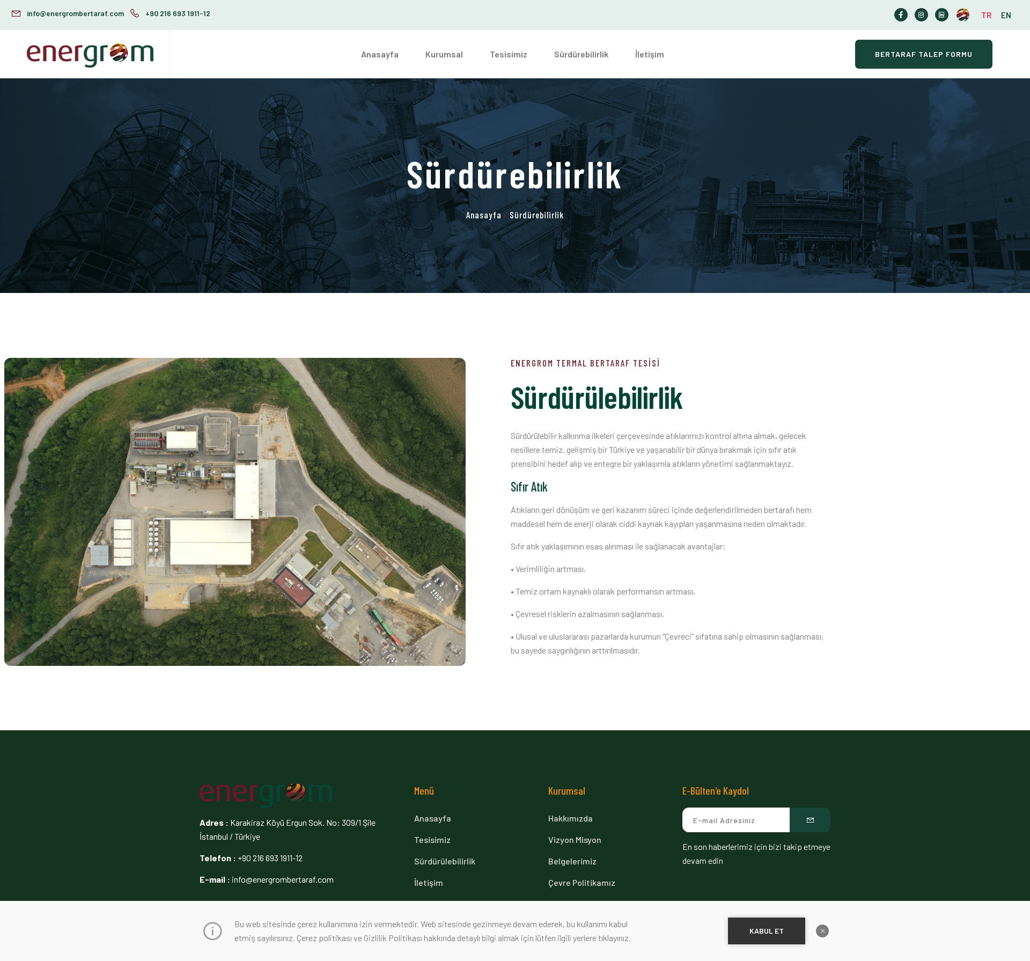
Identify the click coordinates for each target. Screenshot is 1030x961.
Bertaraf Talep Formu (924, 53)
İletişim (649, 54)
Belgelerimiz (572, 861)
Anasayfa (380, 54)
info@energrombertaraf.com (75, 13)
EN (1006, 15)
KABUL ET (766, 930)
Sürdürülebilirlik (444, 861)
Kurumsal (444, 54)
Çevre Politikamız (581, 882)
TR (986, 15)
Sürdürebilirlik (581, 54)
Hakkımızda (570, 818)
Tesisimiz (508, 54)
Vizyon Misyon (574, 839)
